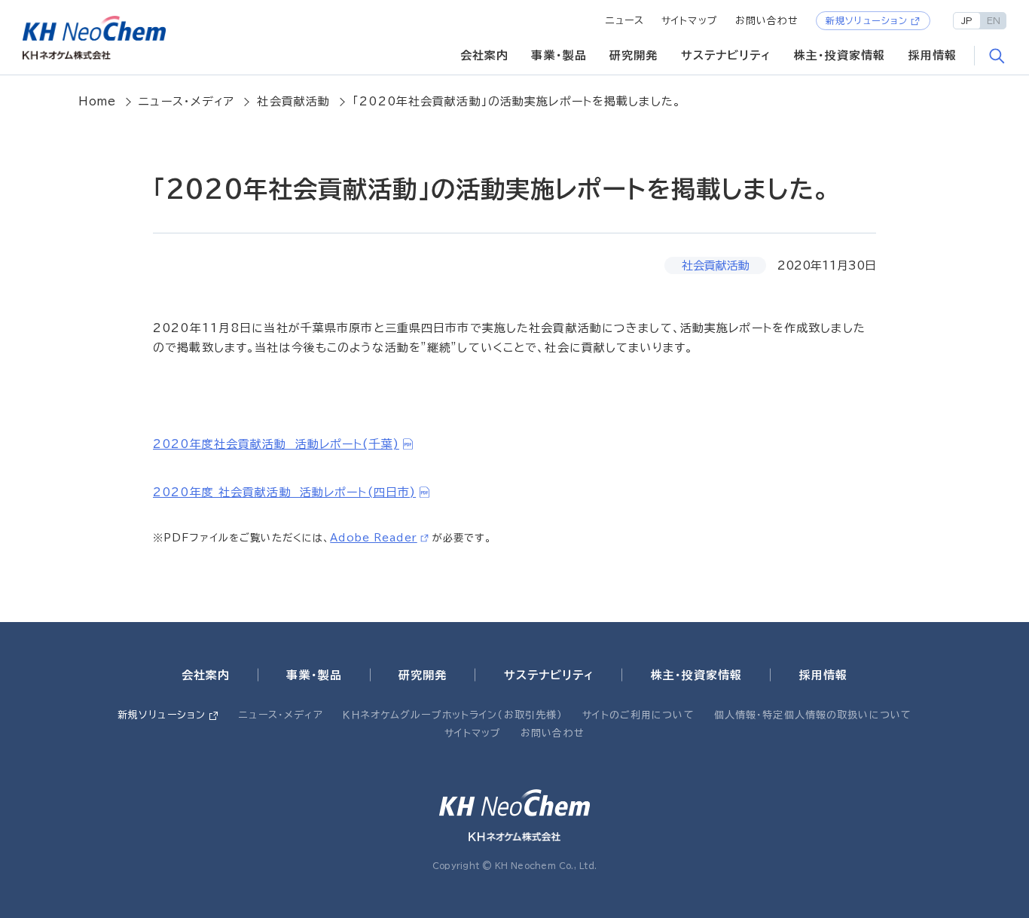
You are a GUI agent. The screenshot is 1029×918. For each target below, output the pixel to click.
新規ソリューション (867, 20)
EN (993, 20)
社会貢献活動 (293, 101)
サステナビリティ (726, 55)
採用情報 (932, 55)
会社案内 (484, 55)
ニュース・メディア (186, 101)
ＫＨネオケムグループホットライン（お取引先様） (453, 715)
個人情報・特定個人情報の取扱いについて (812, 715)
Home (97, 101)
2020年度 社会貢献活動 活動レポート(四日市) (284, 492)
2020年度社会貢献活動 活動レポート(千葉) (276, 444)
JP (967, 20)
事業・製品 (559, 55)
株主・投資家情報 (840, 55)
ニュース (625, 21)
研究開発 (633, 55)
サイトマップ (689, 21)
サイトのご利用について (638, 715)
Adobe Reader (373, 537)
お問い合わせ (767, 21)
